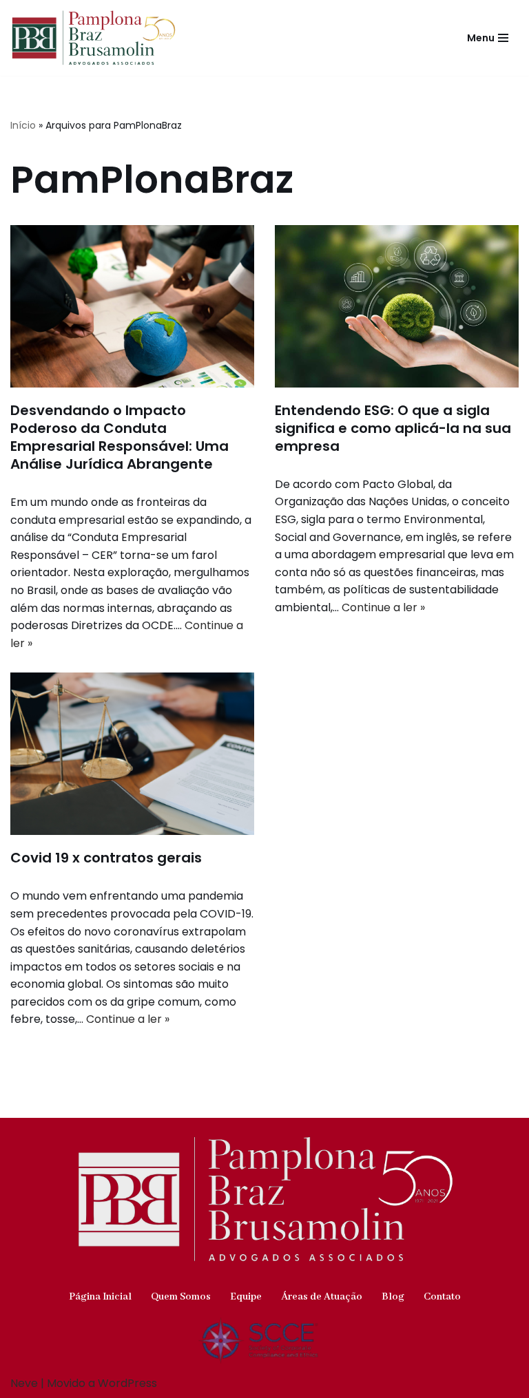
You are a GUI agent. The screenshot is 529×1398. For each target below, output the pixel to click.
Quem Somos (181, 1297)
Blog (393, 1297)
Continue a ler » (383, 607)
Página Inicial (100, 1297)
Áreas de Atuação (321, 1297)
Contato (442, 1297)
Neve (24, 1383)
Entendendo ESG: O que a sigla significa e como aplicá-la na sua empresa (393, 428)
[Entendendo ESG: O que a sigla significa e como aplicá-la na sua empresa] (397, 306)
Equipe (246, 1297)
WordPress (127, 1383)
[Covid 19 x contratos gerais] (132, 753)
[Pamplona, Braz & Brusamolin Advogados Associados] (93, 38)
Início (23, 125)
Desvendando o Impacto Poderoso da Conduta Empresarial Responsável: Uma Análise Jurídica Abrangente (119, 437)
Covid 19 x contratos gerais (106, 857)
